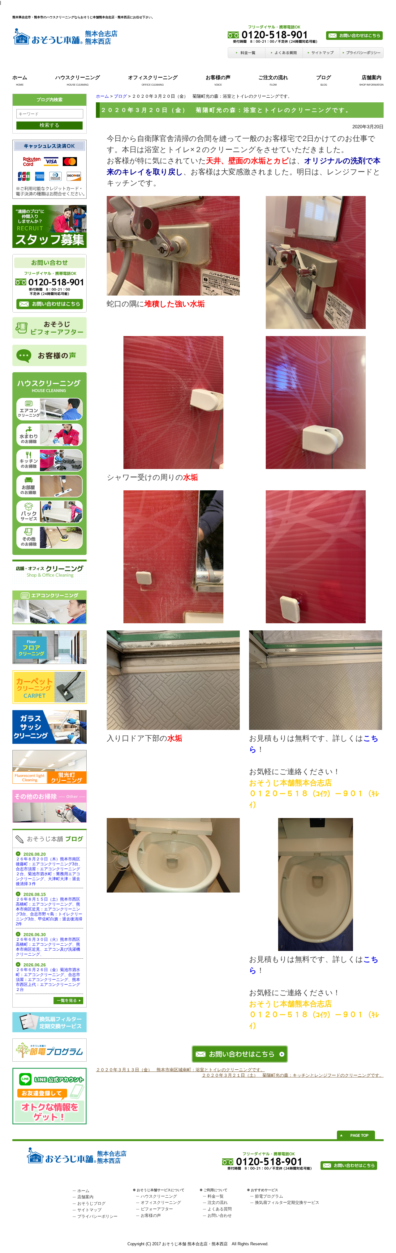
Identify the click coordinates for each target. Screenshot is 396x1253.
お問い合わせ (220, 1215)
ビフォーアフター (157, 1209)
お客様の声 (218, 77)
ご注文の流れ (273, 77)
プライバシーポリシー (97, 1216)
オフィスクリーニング (153, 77)
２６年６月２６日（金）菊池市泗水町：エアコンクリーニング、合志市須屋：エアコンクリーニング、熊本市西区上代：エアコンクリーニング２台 (48, 979)
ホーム (19, 77)
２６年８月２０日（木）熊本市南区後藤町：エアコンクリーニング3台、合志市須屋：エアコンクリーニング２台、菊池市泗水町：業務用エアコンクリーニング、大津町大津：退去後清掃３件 (49, 871)
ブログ (323, 77)
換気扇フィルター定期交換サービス (287, 1202)
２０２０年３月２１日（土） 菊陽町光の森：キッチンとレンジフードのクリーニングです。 (293, 1075)
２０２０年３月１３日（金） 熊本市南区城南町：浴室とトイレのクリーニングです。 (180, 1069)
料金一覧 (216, 1196)
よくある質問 (220, 1209)
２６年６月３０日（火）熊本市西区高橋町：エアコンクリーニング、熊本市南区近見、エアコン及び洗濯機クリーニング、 (48, 947)
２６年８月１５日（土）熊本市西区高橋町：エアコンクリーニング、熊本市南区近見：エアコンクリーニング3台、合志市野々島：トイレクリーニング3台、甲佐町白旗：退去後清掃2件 (49, 911)
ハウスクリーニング (77, 77)
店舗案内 (371, 77)
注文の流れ (218, 1202)
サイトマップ (89, 1210)
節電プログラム (269, 1196)
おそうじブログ (91, 1203)
